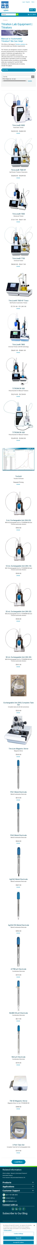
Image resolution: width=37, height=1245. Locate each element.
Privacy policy (8, 1230)
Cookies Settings (18, 1233)
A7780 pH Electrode (18, 969)
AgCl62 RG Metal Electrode (18, 925)
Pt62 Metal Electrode (18, 835)
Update (30, 81)
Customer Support (11, 1190)
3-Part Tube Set (18, 1145)
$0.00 (33, 14)
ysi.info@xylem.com (11, 1201)
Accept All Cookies (18, 1242)
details (18, 133)
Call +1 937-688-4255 (11, 1195)
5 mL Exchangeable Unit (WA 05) (18, 520)
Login (23, 2)
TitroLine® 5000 (18, 125)
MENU (31, 10)
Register (28, 2)
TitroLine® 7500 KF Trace (18, 301)
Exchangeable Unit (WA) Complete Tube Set (18, 704)
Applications (8, 1186)
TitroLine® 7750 (18, 258)
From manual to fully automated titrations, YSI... (14, 1177)
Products (5, 20)
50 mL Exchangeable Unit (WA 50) (18, 657)
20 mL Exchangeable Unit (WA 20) (18, 611)
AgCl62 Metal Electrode (18, 879)
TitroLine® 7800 (18, 345)
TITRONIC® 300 (18, 432)
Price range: (6, 79)
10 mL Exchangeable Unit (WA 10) (18, 566)
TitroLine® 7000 (18, 214)
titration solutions (21, 44)
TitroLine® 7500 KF (18, 170)
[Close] (34, 1225)
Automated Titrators (8, 1175)
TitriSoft (18, 476)
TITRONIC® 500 (18, 388)
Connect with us (10, 1198)
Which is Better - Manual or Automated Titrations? (15, 1173)
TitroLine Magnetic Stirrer (18, 749)
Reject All (18, 1238)
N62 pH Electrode (18, 1057)
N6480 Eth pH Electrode (18, 1013)
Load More (18, 1162)
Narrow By (5, 70)
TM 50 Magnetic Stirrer (18, 1101)
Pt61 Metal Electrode (18, 792)
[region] (18, 1234)
